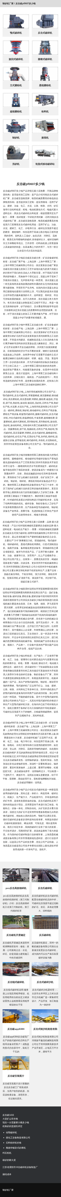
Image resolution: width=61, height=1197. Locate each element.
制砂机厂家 (8, 3)
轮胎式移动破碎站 (45, 164)
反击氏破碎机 (45, 888)
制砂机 (15, 137)
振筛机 (45, 137)
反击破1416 (8, 1115)
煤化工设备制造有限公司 (18, 1137)
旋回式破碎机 (16, 59)
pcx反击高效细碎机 (16, 888)
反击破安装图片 (16, 1075)
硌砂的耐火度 (9, 1160)
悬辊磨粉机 (45, 85)
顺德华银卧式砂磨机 (16, 1148)
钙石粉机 (7, 1153)
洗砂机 (15, 164)
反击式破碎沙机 (45, 982)
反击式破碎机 (45, 32)
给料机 (45, 111)
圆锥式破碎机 (45, 59)
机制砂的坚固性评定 (12, 1126)
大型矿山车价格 (10, 1118)
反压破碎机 (45, 935)
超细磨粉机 (16, 111)
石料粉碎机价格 (13, 1142)
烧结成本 (7, 1174)
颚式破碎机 (16, 32)
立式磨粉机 (16, 85)
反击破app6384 (15, 1029)
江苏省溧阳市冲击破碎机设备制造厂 (20, 1167)
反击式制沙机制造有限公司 (45, 1029)
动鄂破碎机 (11, 1132)
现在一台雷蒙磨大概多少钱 (16, 1122)
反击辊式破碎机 (16, 982)
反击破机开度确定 (15, 935)
